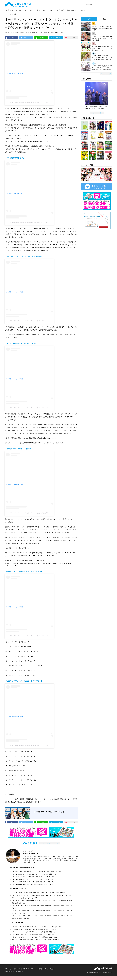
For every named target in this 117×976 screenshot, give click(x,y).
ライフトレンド (29, 10)
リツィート (27, 37)
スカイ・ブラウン (59, 32)
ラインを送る (42, 37)
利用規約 (18, 971)
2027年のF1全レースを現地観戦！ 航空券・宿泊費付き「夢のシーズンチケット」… (37, 929)
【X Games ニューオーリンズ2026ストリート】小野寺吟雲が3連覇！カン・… (35, 874)
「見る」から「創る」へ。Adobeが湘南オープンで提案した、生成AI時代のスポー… (37, 937)
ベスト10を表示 (107, 74)
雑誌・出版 (9, 10)
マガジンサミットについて (12, 969)
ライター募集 (49, 969)
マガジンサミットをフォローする (49, 843)
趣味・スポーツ (71, 10)
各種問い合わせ (9, 971)
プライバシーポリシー (29, 969)
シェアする (12, 37)
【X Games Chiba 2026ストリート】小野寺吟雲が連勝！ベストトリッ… (34, 882)
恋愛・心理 (60, 10)
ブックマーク (56, 37)
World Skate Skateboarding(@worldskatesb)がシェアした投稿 (29, 102)
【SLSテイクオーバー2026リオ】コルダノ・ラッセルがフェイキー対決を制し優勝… (37, 871)
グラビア (51, 10)
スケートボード (31, 32)
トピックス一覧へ (97, 113)
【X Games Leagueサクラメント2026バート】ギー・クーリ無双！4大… (34, 884)
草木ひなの (51, 32)
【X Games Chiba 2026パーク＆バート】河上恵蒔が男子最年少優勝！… (34, 879)
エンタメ (18, 10)
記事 (89, 19)
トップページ (8, 14)
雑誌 (104, 19)
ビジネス (82, 10)
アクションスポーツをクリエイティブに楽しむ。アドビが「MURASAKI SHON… (36, 939)
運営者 (40, 969)
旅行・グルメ (41, 10)
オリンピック (39, 32)
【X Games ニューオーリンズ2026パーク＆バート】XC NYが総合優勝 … (34, 876)
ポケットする (71, 37)
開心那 (45, 32)
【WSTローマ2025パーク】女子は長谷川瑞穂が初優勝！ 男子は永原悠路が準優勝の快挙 (38, 893)
